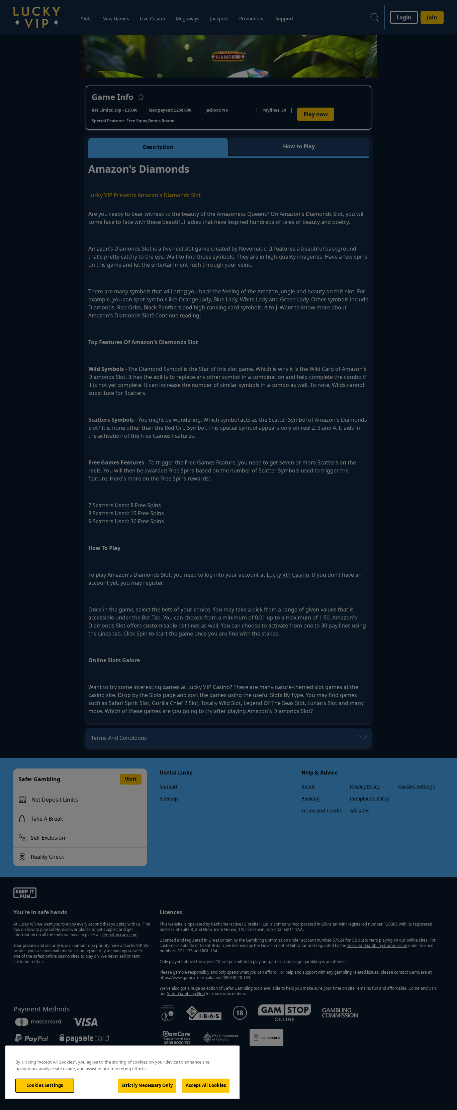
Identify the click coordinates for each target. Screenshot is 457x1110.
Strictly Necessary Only (147, 1085)
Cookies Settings (44, 1085)
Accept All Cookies (206, 1085)
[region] (122, 1072)
